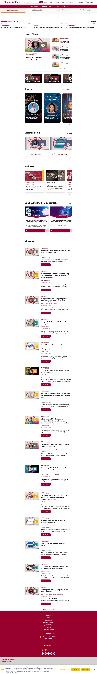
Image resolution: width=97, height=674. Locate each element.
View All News (48, 610)
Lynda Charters (46, 400)
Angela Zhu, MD (53, 303)
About (48, 614)
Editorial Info (48, 619)
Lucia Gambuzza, (46, 525)
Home (38, 663)
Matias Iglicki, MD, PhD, (47, 449)
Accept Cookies (85, 669)
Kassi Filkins (45, 374)
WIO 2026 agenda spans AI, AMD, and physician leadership (15, 27)
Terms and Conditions (48, 622)
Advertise (48, 615)
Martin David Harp (46, 351)
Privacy (48, 617)
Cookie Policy (14, 672)
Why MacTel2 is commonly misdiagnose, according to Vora (80, 27)
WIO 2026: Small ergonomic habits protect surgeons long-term (48, 28)
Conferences (65, 2)
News (50, 663)
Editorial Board (49, 620)
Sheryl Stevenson (46, 255)
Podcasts (57, 2)
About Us (45, 663)
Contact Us (48, 624)
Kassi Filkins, (45, 303)
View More (93, 21)
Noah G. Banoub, (46, 474)
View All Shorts (67, 90)
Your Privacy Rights (48, 629)
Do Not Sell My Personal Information (48, 626)
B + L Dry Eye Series (52, 6)
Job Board (48, 627)
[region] (48, 669)
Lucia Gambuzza (46, 280)
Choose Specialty (34, 6)
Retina (58, 6)
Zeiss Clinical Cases (64, 6)
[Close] (94, 669)
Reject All (75, 669)
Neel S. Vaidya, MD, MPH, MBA (56, 594)
